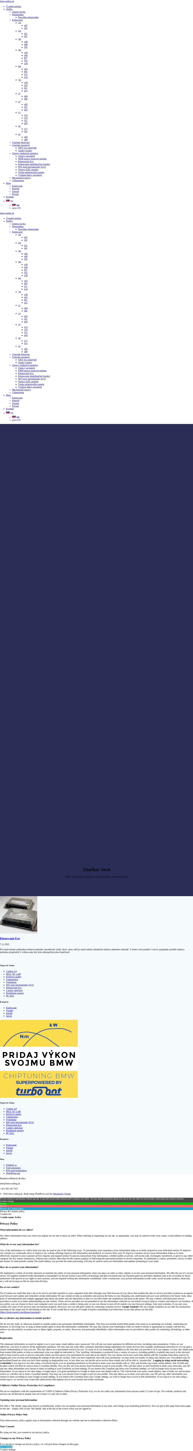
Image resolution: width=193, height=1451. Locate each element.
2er (19, 31)
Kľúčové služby (13, 976)
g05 (26, 123)
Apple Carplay (25, 150)
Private (15, 194)
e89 (26, 139)
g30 (26, 63)
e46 (26, 42)
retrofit (9, 1013)
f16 (25, 131)
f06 (25, 71)
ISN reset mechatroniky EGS (32, 167)
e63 (26, 69)
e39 (26, 52)
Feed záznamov (13, 1168)
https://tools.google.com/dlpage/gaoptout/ (20, 1312)
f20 (25, 28)
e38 (26, 82)
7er (19, 80)
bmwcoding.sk (7, 1)
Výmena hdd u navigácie (30, 175)
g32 (26, 77)
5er (19, 50)
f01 (25, 88)
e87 (26, 25)
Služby (9, 9)
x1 (19, 93)
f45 (25, 36)
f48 (25, 99)
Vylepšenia (11, 982)
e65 (26, 85)
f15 (25, 120)
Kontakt (10, 197)
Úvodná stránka (13, 6)
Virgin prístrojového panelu (31, 172)
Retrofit (15, 188)
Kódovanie (17, 20)
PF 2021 (10, 996)
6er (19, 66)
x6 (19, 126)
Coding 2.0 (11, 971)
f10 (25, 61)
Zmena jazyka (18, 12)
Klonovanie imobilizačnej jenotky (34, 164)
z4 (19, 134)
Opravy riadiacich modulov (25, 153)
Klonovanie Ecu (26, 161)
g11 (26, 90)
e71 (26, 129)
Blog (8, 183)
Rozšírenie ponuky (15, 993)
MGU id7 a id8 (13, 974)
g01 (26, 110)
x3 (19, 101)
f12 (25, 74)
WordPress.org (13, 1173)
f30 (25, 47)
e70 (26, 118)
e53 (26, 115)
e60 (26, 55)
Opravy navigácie (26, 156)
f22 (25, 33)
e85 (26, 137)
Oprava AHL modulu (28, 169)
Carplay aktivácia (14, 990)
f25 (25, 107)
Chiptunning (18, 180)
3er (19, 39)
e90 (26, 44)
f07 (25, 58)
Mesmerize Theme (62, 1194)
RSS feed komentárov (16, 1170)
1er (19, 22)
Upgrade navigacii (21, 145)
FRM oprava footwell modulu (32, 158)
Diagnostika (18, 14)
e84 (26, 96)
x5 (19, 112)
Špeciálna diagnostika (28, 17)
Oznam (15, 191)
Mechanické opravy (21, 178)
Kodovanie (11, 1007)
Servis (9, 1016)
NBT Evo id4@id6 (27, 148)
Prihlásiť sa (11, 1165)
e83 (26, 104)
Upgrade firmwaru (21, 142)
